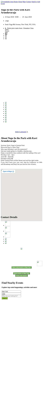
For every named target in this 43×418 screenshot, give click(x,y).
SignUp (34, 2)
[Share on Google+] (6, 107)
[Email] (6, 113)
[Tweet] (6, 105)
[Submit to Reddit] (6, 117)
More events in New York (21, 273)
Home (16, 2)
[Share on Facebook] (6, 103)
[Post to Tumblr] (6, 111)
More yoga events (21, 275)
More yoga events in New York (21, 267)
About (20, 2)
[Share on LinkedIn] (6, 115)
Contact (28, 2)
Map (24, 2)
